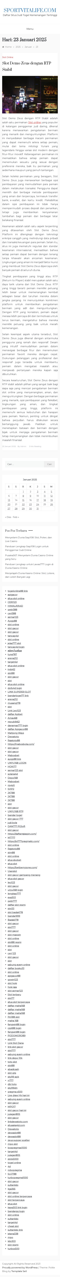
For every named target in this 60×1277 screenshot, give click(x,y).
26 (51, 504)
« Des (8, 517)
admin (23, 446)
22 (23, 504)
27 (9, 508)
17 (38, 500)
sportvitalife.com (30, 10)
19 (51, 500)
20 (9, 504)
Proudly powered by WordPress (20, 1267)
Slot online (34, 122)
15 (23, 500)
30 (30, 508)
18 (45, 500)
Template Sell (19, 1271)
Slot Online (7, 57)
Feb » (16, 517)
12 (51, 495)
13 (9, 500)
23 (30, 504)
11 (45, 495)
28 (16, 508)
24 (37, 504)
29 (23, 508)
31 (38, 508)
